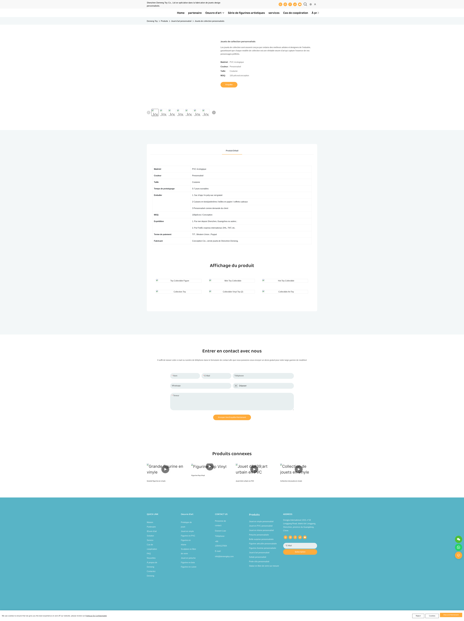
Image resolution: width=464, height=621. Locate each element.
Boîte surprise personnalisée (261, 539)
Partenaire (151, 527)
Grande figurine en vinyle (156, 481)
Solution (150, 536)
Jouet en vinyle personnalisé (261, 521)
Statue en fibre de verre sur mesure (264, 566)
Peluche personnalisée (259, 535)
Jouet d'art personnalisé (181, 21)
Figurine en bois (188, 562)
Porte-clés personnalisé (259, 562)
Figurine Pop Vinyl (198, 475)
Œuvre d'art (152, 531)
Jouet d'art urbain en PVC (245, 481)
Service (150, 540)
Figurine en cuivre (188, 567)
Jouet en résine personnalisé (261, 530)
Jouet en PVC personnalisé (261, 526)
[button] (318, 13)
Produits (164, 21)
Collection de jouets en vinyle (291, 481)
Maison (150, 522)
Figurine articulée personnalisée (263, 544)
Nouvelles (151, 558)
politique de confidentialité (96, 616)
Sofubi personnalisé (257, 557)
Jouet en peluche (188, 558)
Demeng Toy (152, 21)
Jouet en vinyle (187, 531)
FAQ (149, 554)
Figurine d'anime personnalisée (262, 548)
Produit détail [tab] (232, 151)
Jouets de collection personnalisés (209, 21)
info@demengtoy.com (224, 556)
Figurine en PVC (188, 536)
